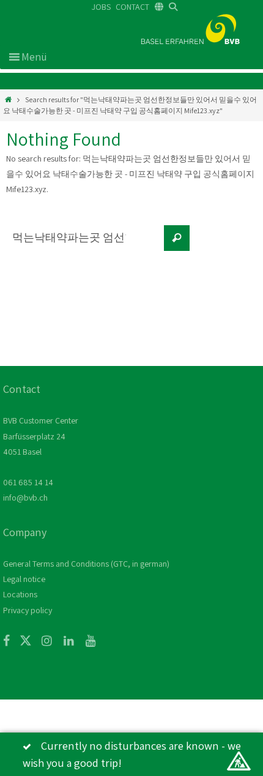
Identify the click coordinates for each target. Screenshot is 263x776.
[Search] (177, 238)
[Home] (8, 99)
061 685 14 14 (28, 482)
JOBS (101, 6)
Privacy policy (27, 610)
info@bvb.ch (25, 497)
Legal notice (24, 578)
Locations (20, 594)
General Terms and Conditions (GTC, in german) (86, 563)
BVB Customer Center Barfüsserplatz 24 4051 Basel (40, 436)
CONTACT (132, 6)
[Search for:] (82, 244)
